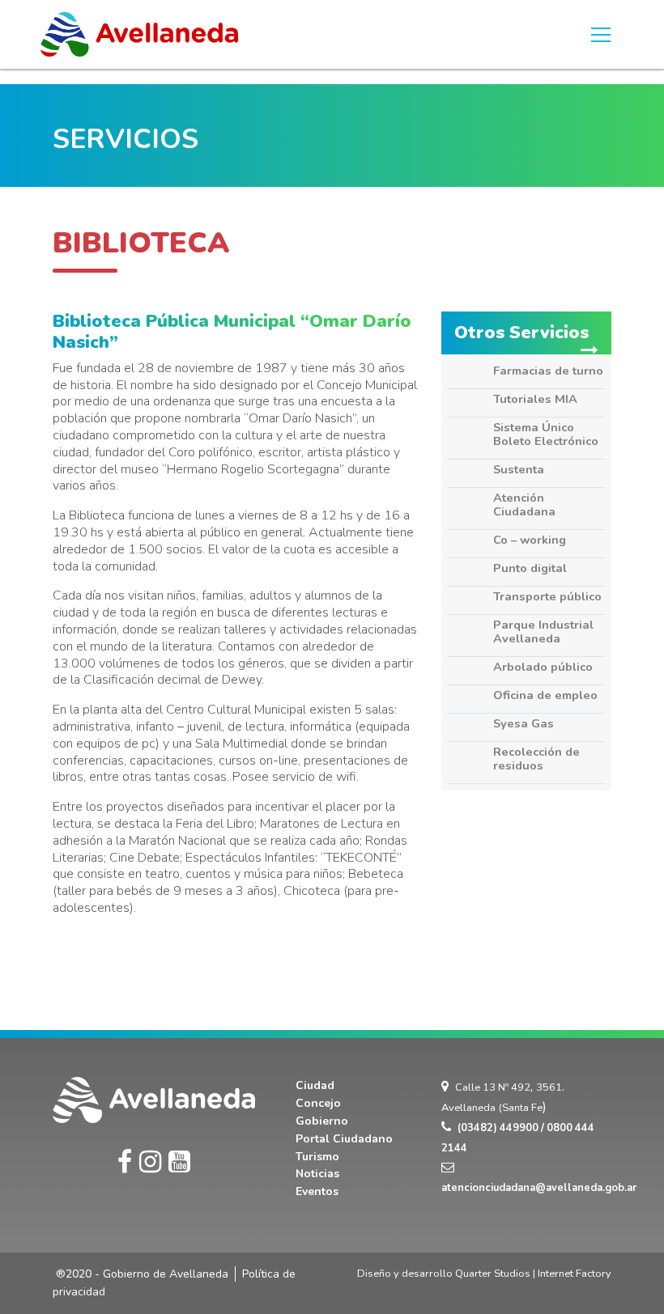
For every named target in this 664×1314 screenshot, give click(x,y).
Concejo (318, 1103)
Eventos (317, 1191)
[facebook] (124, 1162)
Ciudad (315, 1085)
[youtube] (179, 1162)
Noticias (317, 1173)
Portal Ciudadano (344, 1139)
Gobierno (322, 1121)
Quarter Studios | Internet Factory (533, 1273)
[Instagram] (150, 1162)
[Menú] (601, 35)
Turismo (317, 1156)
